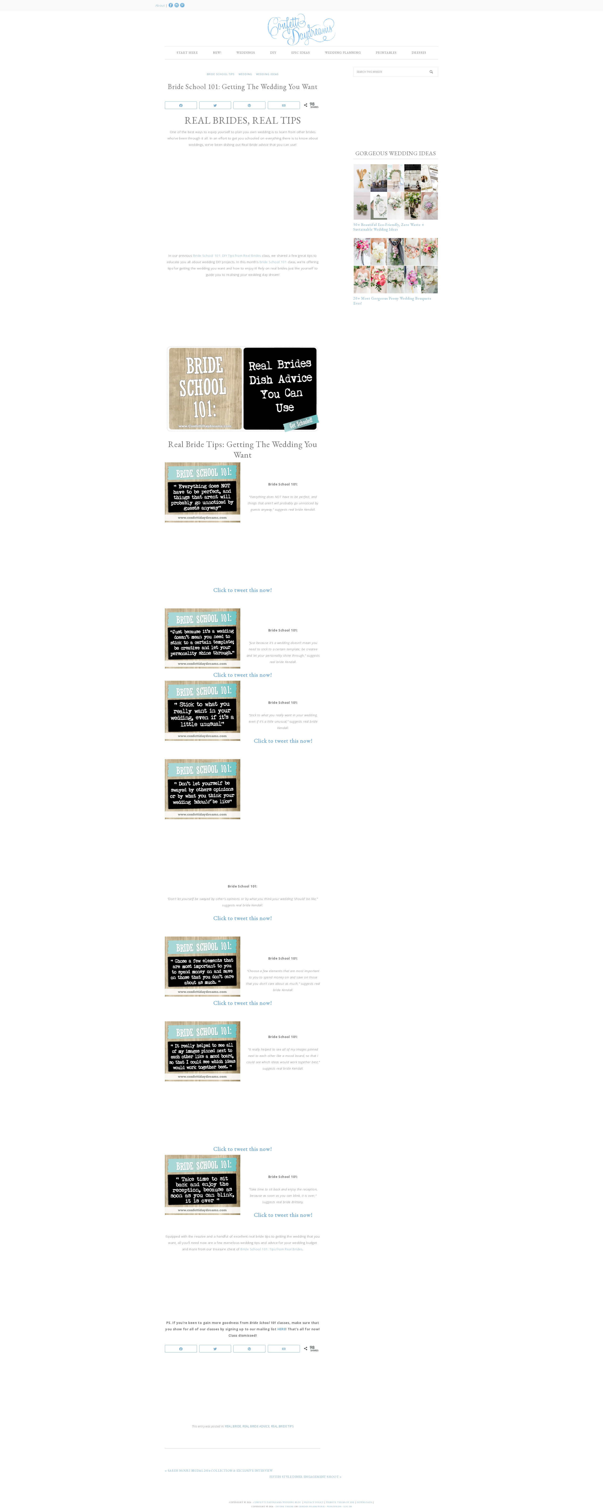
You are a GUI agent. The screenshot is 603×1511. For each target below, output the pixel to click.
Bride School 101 (273, 262)
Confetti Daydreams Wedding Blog (301, 29)
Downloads (365, 1502)
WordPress (334, 1506)
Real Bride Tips (282, 1426)
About (160, 5)
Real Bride (233, 1426)
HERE (281, 1329)
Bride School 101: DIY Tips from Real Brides (227, 255)
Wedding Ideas (267, 74)
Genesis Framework (312, 1506)
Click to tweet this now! (283, 1214)
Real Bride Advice (256, 1426)
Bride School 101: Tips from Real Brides (271, 1249)
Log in (348, 1506)
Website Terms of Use (340, 1502)
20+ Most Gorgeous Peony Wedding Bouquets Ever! (392, 301)
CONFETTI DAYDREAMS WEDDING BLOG (277, 1502)
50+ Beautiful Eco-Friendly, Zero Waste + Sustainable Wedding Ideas (388, 227)
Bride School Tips (220, 74)
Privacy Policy (314, 1502)
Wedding (245, 74)
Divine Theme (285, 1506)
